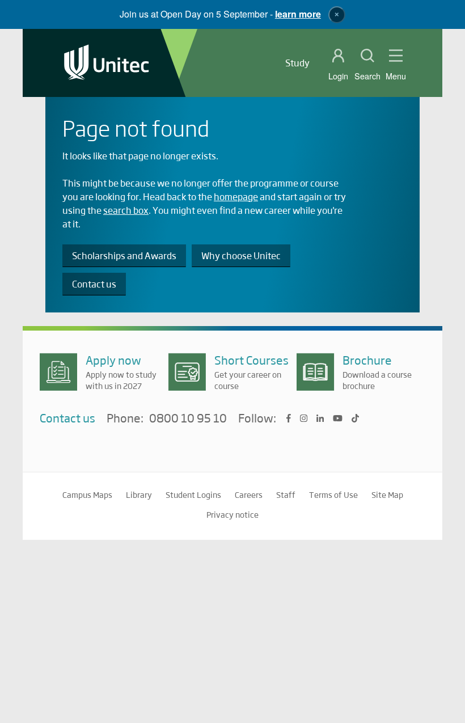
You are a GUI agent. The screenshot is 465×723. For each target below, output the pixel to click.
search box (126, 210)
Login (338, 76)
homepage (236, 196)
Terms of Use (333, 494)
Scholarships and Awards (124, 255)
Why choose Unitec (241, 255)
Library (139, 494)
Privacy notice (232, 514)
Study (297, 62)
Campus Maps (87, 494)
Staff (285, 494)
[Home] (106, 63)
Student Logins (193, 494)
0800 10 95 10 (188, 418)
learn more (298, 13)
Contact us (94, 283)
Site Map (387, 494)
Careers (249, 494)
